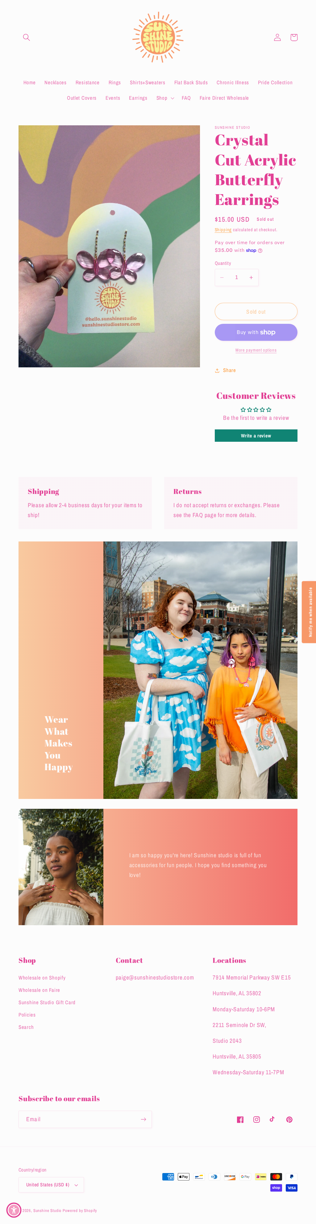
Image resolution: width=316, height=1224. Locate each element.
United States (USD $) (47, 1184)
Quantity (223, 263)
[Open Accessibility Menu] (14, 1210)
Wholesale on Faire (39, 990)
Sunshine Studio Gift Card (47, 1002)
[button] (27, 37)
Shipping (223, 229)
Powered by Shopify (80, 1210)
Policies (27, 1014)
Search (26, 1027)
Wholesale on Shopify (42, 977)
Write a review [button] (256, 435)
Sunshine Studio (47, 1210)
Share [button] (229, 370)
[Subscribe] (143, 1119)
